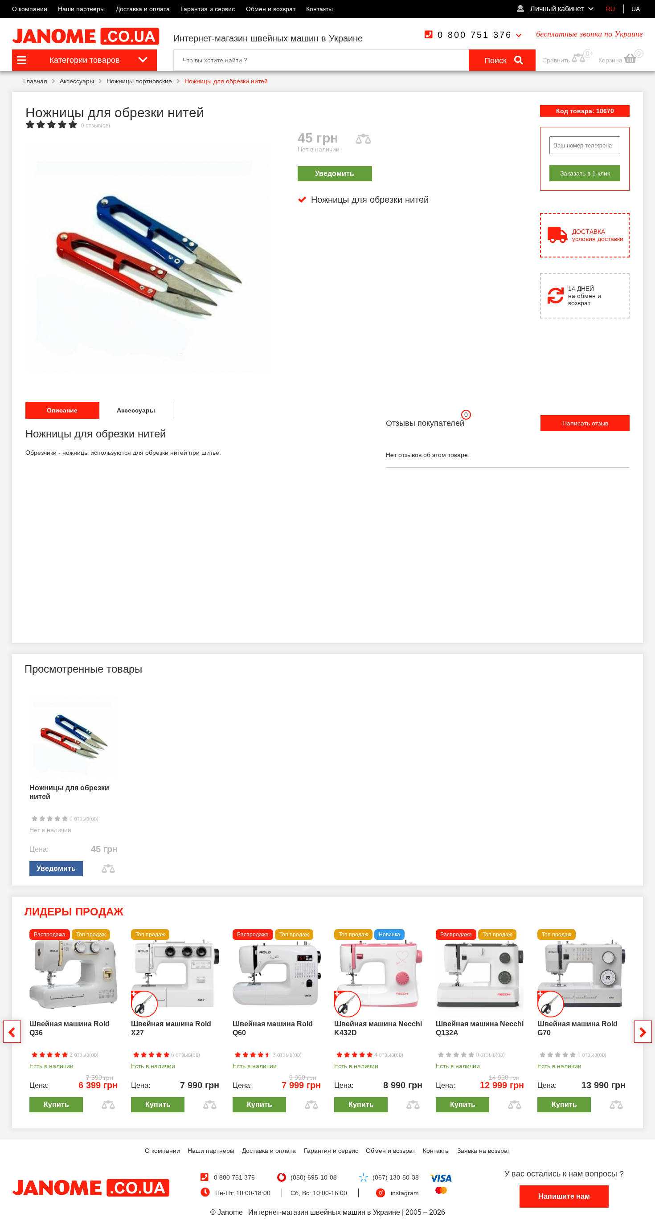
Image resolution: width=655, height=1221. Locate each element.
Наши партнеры (81, 8)
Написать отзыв (585, 423)
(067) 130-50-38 (396, 1177)
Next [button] (643, 1032)
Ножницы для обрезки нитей (69, 792)
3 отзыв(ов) (286, 1055)
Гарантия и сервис (207, 8)
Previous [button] (12, 1032)
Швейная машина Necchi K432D (378, 1028)
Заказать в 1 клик (585, 173)
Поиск (496, 60)
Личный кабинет (556, 8)
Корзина (611, 60)
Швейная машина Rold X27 (171, 1028)
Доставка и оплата (143, 8)
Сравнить (556, 60)
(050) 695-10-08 (314, 1177)
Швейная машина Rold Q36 (69, 1028)
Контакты (319, 8)
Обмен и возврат (270, 8)
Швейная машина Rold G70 (577, 1028)
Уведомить (334, 173)
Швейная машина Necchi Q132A (480, 1028)
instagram (405, 1192)
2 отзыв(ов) (83, 1055)
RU (610, 8)
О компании (29, 8)
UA (635, 8)
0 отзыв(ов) (95, 126)
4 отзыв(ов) (388, 1055)
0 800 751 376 (475, 35)
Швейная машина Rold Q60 (273, 1028)
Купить (56, 1104)
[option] (147, 257)
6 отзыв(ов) (185, 1055)
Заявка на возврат (483, 1150)
